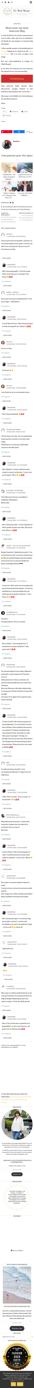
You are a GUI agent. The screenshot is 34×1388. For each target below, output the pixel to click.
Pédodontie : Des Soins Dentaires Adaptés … (9, 176)
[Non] (32, 1379)
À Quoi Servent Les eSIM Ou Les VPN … (25, 176)
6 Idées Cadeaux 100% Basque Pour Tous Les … (9, 195)
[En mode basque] (17, 10)
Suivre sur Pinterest (17, 1250)
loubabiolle (11, 612)
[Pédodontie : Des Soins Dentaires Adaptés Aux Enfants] (9, 167)
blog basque (8, 207)
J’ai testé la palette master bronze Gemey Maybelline (8, 217)
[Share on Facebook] (10, 202)
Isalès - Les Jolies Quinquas (18, 545)
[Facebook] (8, 2)
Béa (7, 762)
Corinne (4, 51)
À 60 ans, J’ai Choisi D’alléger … (25, 194)
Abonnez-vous (17, 1174)
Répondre (7, 258)
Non (20, 1384)
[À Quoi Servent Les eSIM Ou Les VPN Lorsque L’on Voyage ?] (25, 167)
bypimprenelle (12, 815)
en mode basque (23, 209)
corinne (10, 986)
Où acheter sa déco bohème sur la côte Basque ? (26, 216)
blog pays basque (21, 207)
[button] (31, 2)
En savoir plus (20, 1380)
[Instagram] (2, 2)
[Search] (11, 2)
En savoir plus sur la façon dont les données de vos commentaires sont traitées (16, 1099)
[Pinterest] (5, 2)
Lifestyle (17, 24)
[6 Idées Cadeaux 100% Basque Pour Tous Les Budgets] (9, 186)
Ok (13, 1384)
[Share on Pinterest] (13, 202)
